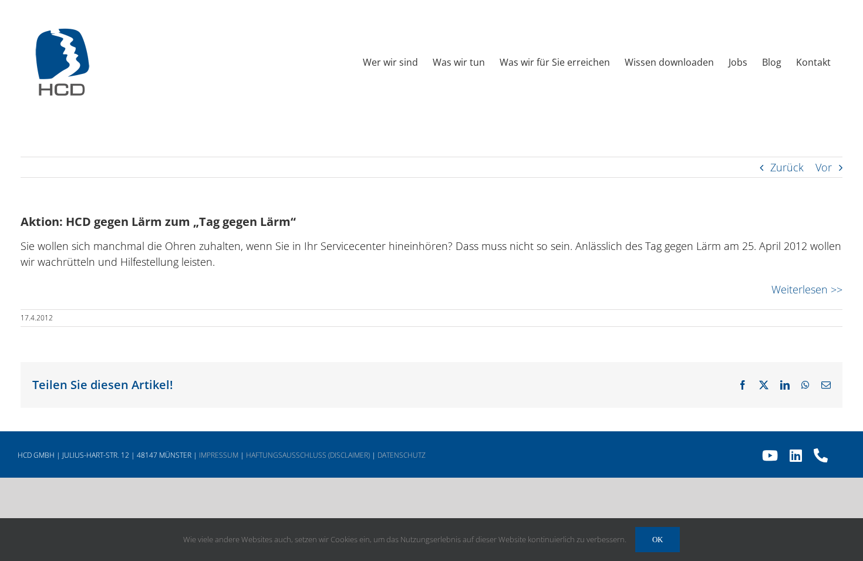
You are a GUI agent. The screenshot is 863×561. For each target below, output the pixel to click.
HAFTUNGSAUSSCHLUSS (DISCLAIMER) (308, 455)
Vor (823, 167)
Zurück (787, 167)
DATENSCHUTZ (401, 455)
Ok (657, 539)
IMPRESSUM (218, 455)
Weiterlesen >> (806, 289)
